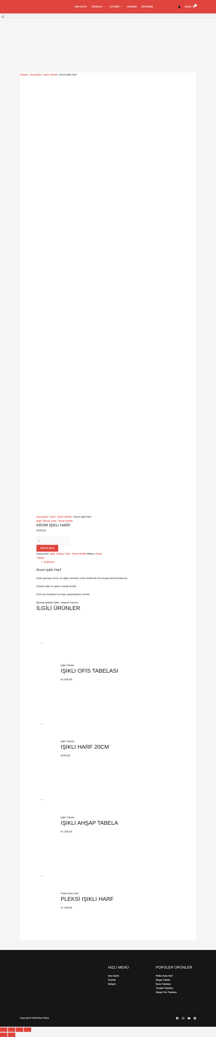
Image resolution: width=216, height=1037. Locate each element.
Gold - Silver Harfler (61, 516)
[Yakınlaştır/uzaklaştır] (3, 1029)
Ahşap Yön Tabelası (166, 992)
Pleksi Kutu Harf (164, 975)
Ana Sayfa (81, 6)
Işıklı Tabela (50, 74)
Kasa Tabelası (163, 984)
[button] (103, 7)
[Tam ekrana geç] (11, 1029)
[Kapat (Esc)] (27, 1029)
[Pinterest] (195, 1018)
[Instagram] (183, 1018)
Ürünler (96, 6)
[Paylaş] (19, 1029)
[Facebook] (177, 1018)
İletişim (114, 6)
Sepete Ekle (47, 548)
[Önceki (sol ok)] (3, 1035)
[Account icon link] (179, 6)
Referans (147, 6)
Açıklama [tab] (49, 561)
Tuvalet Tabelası (164, 988)
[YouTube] (189, 1018)
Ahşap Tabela (163, 980)
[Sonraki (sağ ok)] (11, 1035)
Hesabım (132, 6)
